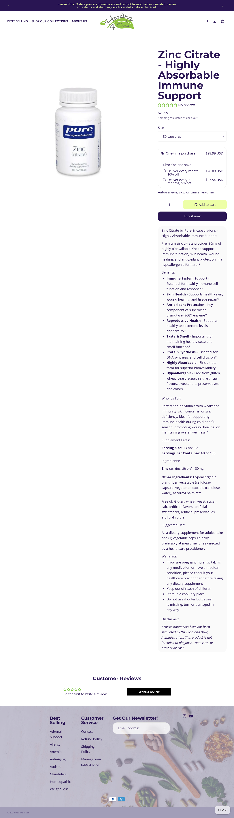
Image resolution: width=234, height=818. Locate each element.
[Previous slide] (9, 6)
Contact (87, 731)
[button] (167, 105)
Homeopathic (60, 781)
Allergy (55, 744)
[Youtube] (191, 716)
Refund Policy (91, 739)
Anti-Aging (58, 759)
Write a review (149, 692)
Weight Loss (59, 789)
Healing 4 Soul (22, 812)
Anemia (56, 751)
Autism (55, 766)
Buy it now (192, 216)
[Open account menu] (215, 21)
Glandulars (58, 774)
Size (161, 127)
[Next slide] (223, 6)
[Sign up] (164, 728)
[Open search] (207, 21)
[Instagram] (184, 716)
